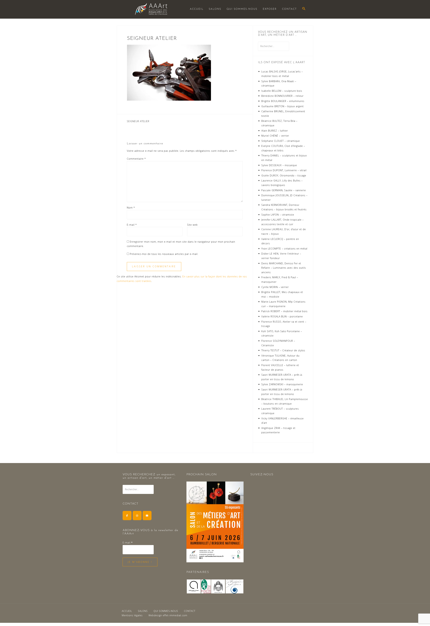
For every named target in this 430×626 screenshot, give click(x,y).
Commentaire (136, 158)
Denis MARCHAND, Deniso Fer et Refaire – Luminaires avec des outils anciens (283, 268)
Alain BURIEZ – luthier (274, 130)
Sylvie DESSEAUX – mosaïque (279, 165)
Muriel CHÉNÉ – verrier (275, 135)
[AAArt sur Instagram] (137, 515)
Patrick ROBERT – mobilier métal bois (284, 311)
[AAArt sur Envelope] (147, 515)
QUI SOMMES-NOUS (242, 9)
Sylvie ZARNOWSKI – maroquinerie (282, 384)
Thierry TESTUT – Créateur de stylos (283, 350)
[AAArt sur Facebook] (127, 515)
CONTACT (289, 9)
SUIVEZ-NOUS (261, 474)
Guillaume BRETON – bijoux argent (282, 106)
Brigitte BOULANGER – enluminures (282, 101)
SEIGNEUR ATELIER (138, 121)
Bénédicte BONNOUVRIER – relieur (282, 95)
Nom (131, 207)
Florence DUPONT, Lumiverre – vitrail (284, 170)
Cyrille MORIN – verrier (275, 287)
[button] (304, 8)
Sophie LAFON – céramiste (277, 214)
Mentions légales (132, 615)
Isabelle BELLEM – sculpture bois (281, 90)
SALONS (215, 9)
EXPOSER (270, 9)
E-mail (132, 224)
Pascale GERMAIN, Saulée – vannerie (283, 190)
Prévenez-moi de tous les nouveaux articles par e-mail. (164, 254)
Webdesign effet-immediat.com (167, 615)
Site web (192, 224)
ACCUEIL (196, 9)
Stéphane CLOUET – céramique (280, 140)
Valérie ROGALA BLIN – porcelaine (282, 316)
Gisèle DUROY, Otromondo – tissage (283, 175)
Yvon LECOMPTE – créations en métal (284, 248)
